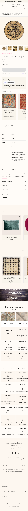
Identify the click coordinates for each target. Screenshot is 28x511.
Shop (3, 13)
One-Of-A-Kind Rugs (9, 13)
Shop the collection (6, 91)
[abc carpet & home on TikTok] (18, 452)
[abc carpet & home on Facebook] (9, 452)
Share (5, 196)
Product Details (5, 64)
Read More (4, 178)
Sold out (14, 69)
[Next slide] (25, 91)
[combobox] (14, 9)
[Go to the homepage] (15, 6)
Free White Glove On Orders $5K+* (14, 1)
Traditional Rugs (18, 13)
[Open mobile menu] (2, 5)
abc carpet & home (7, 53)
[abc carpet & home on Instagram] (15, 452)
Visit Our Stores (14, 448)
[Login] (23, 5)
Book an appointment (10, 82)
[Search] (25, 9)
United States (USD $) (14, 503)
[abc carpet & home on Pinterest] (12, 452)
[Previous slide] (23, 91)
